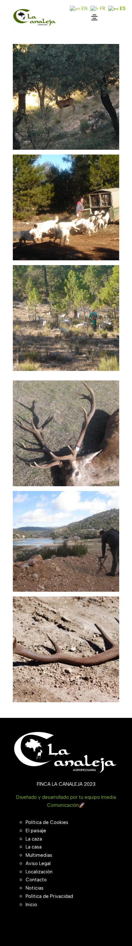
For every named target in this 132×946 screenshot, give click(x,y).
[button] (94, 17)
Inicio (31, 904)
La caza (34, 839)
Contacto (36, 880)
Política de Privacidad (49, 896)
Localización (39, 872)
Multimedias (39, 855)
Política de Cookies (47, 822)
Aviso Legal (38, 863)
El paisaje (36, 831)
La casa (34, 847)
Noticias (35, 888)
